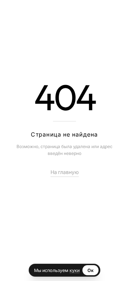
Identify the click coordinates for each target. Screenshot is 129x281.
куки (75, 270)
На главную (65, 172)
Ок (90, 270)
